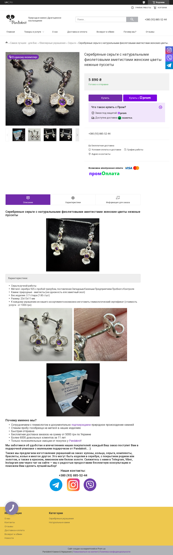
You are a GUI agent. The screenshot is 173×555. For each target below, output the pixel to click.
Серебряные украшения (61, 518)
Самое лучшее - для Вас (23, 43)
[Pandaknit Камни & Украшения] (16, 19)
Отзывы (150, 32)
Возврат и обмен (105, 32)
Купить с (134, 98)
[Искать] (132, 19)
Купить (105, 98)
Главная (11, 32)
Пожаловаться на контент (85, 552)
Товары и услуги (32, 32)
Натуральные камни (59, 522)
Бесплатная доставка (103, 145)
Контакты (10, 522)
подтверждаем (81, 424)
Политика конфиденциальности (115, 552)
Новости (9, 538)
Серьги (72, 43)
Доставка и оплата (77, 32)
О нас (55, 32)
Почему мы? (130, 32)
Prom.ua (101, 549)
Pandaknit (75, 440)
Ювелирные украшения (53, 43)
